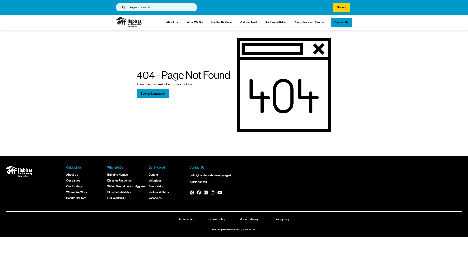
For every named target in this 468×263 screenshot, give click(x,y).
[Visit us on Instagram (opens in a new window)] (206, 192)
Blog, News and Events (309, 22)
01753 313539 (198, 182)
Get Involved (248, 22)
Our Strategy (74, 186)
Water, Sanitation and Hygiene (126, 186)
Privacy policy (281, 219)
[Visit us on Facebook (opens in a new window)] (199, 192)
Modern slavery (248, 219)
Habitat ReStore (221, 22)
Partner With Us (275, 22)
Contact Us (341, 22)
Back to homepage (153, 93)
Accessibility (186, 219)
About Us (172, 22)
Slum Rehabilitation (119, 192)
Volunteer (155, 180)
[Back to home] (129, 26)
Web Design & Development (225, 229)
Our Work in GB (117, 198)
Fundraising (156, 186)
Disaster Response (119, 180)
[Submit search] (124, 7)
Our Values (73, 180)
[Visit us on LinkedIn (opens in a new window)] (212, 192)
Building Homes (117, 174)
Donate (341, 7)
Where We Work (76, 192)
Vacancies (155, 198)
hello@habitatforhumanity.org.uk (211, 175)
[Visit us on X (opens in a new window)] (192, 192)
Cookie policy (216, 219)
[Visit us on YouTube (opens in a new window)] (219, 192)
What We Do (195, 22)
